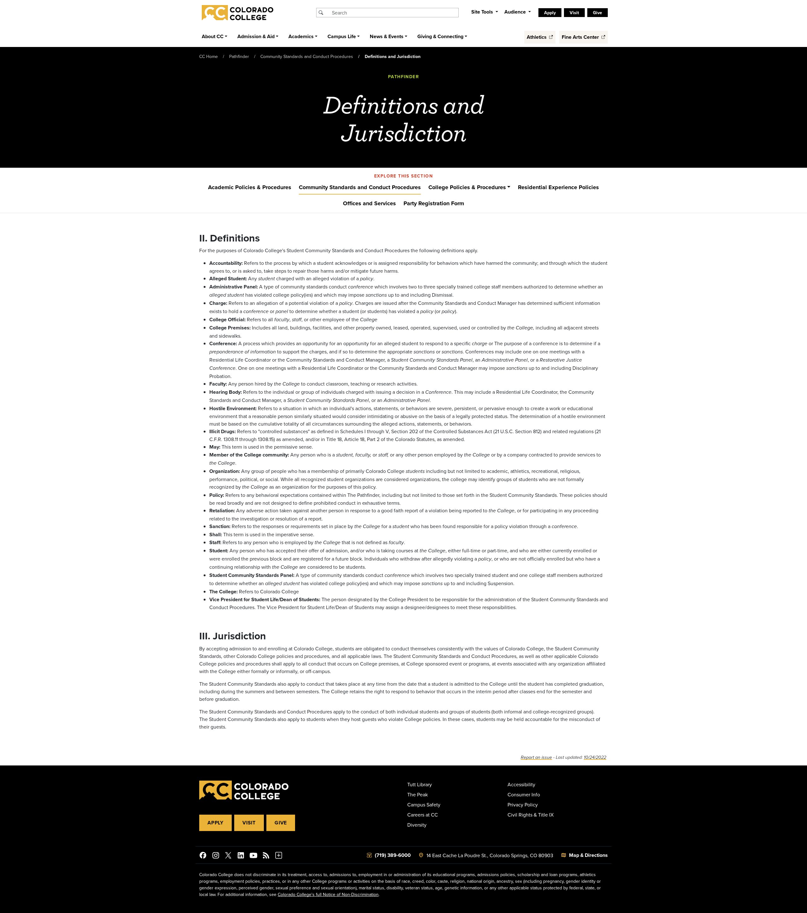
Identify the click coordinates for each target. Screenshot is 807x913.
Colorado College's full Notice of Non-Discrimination (328, 894)
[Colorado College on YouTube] (253, 856)
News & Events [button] (387, 36)
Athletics (537, 37)
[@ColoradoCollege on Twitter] (228, 856)
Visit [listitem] (574, 12)
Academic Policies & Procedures (249, 187)
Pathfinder (239, 56)
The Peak (417, 794)
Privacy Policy (523, 804)
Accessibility (521, 784)
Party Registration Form (434, 203)
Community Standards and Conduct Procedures (306, 56)
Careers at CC (422, 814)
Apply (215, 822)
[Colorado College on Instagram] (215, 856)
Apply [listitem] (550, 12)
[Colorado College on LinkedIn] (241, 856)
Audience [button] (515, 11)
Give (281, 822)
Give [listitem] (597, 12)
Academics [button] (301, 36)
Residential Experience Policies (558, 187)
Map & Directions (588, 855)
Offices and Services (369, 203)
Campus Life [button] (342, 36)
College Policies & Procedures (467, 187)
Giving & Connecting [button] (440, 36)
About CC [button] (213, 36)
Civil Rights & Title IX (531, 814)
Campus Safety (423, 804)
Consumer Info (524, 794)
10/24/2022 (595, 757)
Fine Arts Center (581, 37)
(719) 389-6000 (393, 855)
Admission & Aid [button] (256, 36)
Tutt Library (419, 784)
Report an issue (536, 757)
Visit (249, 822)
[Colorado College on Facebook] (203, 856)
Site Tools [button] (482, 11)
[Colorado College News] (266, 856)
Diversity (417, 824)
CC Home (208, 56)
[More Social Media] (278, 856)
